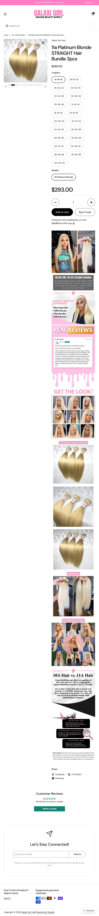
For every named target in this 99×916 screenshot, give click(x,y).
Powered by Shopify (45, 912)
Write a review (49, 808)
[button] (92, 14)
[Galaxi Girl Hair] (48, 14)
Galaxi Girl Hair (28, 912)
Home (6, 35)
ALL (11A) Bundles (18, 35)
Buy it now (85, 212)
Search (7, 898)
